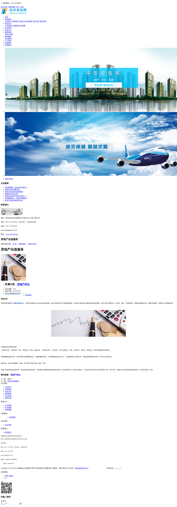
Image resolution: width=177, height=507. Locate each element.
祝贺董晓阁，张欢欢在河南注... (16, 187)
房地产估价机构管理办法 (14, 200)
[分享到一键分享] (4, 504)
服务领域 (8, 32)
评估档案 (22, 25)
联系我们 (8, 45)
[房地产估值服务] (13, 280)
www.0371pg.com (12, 234)
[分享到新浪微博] (8, 293)
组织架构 (29, 21)
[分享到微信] (20, 504)
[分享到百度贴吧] (13, 504)
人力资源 (8, 41)
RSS (17, 7)
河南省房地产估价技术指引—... (16, 196)
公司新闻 (8, 25)
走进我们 (8, 19)
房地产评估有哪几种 (12, 189)
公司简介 (8, 21)
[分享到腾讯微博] (10, 293)
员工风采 (36, 21)
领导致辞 (15, 21)
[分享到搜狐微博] (16, 504)
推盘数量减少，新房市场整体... (16, 198)
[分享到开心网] (11, 504)
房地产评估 (9, 34)
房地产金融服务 (13, 381)
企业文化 (22, 21)
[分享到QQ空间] (6, 293)
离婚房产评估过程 (11, 194)
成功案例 (8, 36)
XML (22, 7)
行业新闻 (15, 25)
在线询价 (28, 295)
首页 (6, 17)
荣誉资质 (43, 21)
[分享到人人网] (13, 293)
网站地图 (12, 7)
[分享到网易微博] (15, 293)
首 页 (14, 244)
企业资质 (8, 28)
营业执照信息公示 (81, 468)
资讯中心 (8, 23)
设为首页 (4, 7)
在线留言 (8, 43)
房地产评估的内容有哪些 (14, 192)
